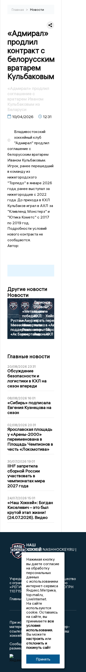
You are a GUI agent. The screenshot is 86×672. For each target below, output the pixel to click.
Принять (43, 659)
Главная (18, 9)
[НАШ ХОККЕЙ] (16, 551)
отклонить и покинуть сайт (38, 645)
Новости (37, 9)
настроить (35, 638)
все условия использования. (40, 625)
